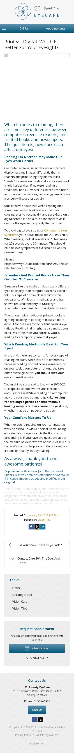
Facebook (34, 719)
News (16, 588)
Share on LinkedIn (42, 526)
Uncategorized (22, 595)
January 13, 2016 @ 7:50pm (44, 515)
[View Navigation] (5, 28)
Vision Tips (44, 519)
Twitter (40, 719)
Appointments (55, 28)
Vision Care (19, 602)
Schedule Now (39, 648)
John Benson (47, 471)
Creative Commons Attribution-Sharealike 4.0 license (37, 477)
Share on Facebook (31, 526)
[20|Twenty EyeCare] (37, 11)
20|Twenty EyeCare (42, 727)
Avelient (53, 735)
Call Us (24, 28)
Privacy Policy (23, 735)
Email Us (37, 710)
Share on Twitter (37, 526)
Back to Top (37, 743)
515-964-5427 (42, 701)
